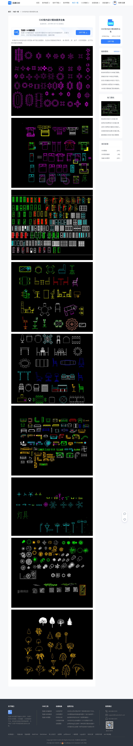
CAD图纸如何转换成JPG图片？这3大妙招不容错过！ (83, 714)
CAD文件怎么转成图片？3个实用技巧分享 (80, 720)
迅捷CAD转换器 (47, 714)
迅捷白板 (20, 734)
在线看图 (58, 723)
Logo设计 (83, 734)
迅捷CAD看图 (46, 717)
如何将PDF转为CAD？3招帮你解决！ (78, 717)
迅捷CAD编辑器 (47, 711)
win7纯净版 (107, 734)
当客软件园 (98, 734)
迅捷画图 (27, 734)
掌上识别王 (52, 734)
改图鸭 (60, 734)
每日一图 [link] (16, 12)
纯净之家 (90, 734)
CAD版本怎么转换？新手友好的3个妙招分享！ (81, 727)
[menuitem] (38, 3)
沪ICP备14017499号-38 (54, 743)
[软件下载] (124, 519)
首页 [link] (9, 12)
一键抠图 (75, 734)
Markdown (43, 734)
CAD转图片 (59, 714)
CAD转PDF (59, 711)
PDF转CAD (59, 717)
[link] (30, 11)
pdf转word (67, 734)
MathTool (35, 734)
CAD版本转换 (60, 720)
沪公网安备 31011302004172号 (73, 743)
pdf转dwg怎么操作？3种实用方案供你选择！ (81, 723)
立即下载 (82, 32)
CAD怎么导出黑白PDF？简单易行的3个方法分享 (81, 711)
